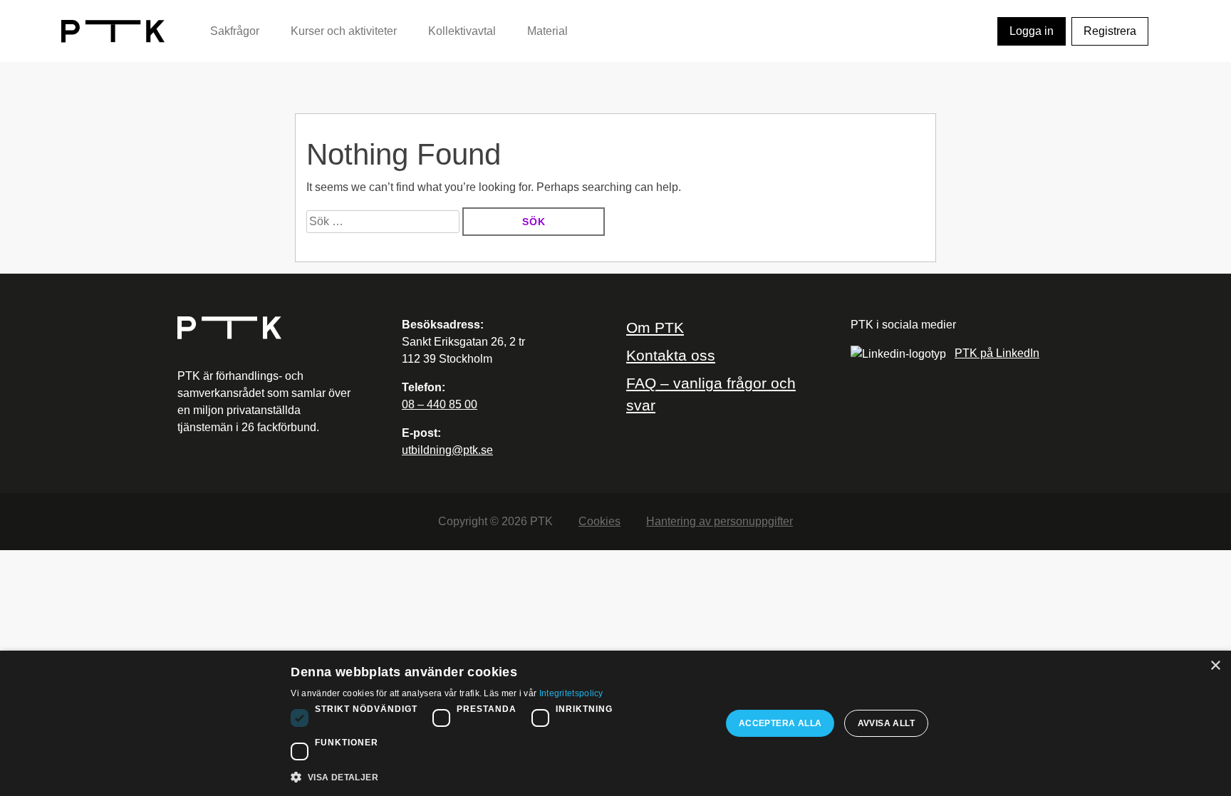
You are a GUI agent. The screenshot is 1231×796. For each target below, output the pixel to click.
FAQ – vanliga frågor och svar (711, 394)
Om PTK (655, 327)
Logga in (1031, 31)
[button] (499, 776)
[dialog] (615, 723)
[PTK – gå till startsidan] (113, 30)
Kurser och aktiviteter (344, 31)
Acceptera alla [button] (780, 723)
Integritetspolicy (571, 693)
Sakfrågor (234, 31)
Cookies (599, 521)
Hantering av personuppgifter (719, 521)
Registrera (1110, 31)
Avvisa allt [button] (886, 723)
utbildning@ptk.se (447, 450)
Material (547, 31)
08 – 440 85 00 (439, 404)
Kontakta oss (670, 355)
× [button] (1215, 666)
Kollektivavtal (462, 31)
